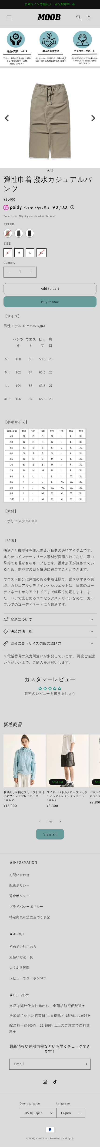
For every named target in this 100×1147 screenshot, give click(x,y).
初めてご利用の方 (23, 946)
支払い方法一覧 (21, 957)
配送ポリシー (19, 885)
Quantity (9, 263)
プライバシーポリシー (26, 907)
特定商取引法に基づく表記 (29, 917)
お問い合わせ (19, 875)
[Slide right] (60, 821)
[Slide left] (40, 821)
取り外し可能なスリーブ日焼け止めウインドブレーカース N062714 (23, 795)
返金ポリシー (19, 896)
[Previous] (6, 118)
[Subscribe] (85, 1064)
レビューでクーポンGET (27, 978)
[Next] (93, 118)
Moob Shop (42, 1138)
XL (41, 253)
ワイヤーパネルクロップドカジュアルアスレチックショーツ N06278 (67, 795)
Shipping (24, 216)
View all (50, 834)
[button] (9, 17)
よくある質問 (19, 968)
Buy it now (50, 302)
